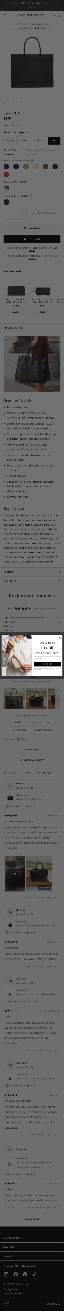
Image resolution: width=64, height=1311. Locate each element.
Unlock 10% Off (47, 664)
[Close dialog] (60, 638)
